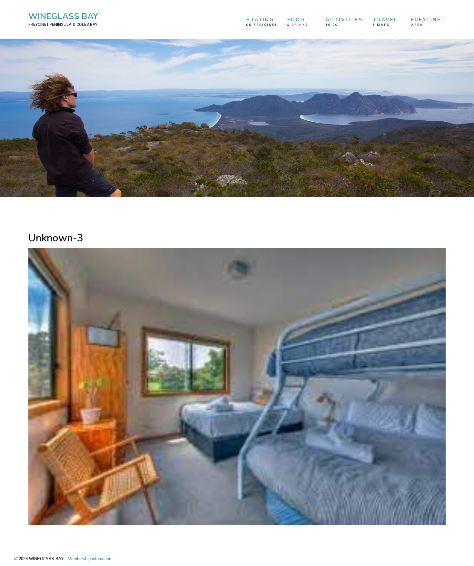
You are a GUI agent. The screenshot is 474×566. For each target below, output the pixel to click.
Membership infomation (89, 558)
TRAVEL (385, 21)
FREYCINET (428, 21)
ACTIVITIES (344, 21)
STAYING (261, 21)
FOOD (297, 21)
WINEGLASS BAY (63, 19)
